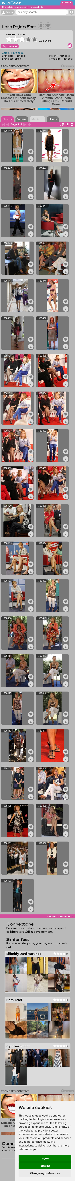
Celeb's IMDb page (13, 52)
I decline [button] (45, 1165)
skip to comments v (60, 916)
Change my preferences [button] (45, 1173)
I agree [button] (45, 1158)
